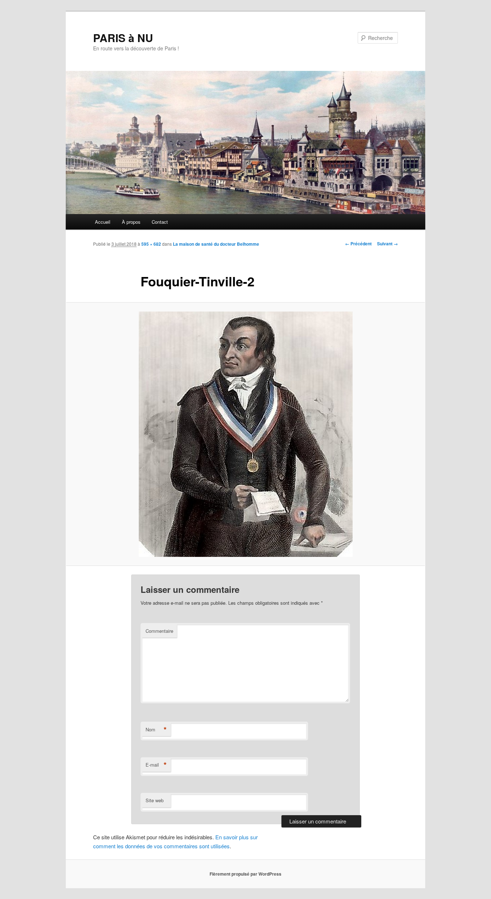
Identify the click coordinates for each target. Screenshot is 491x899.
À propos (131, 221)
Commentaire (159, 630)
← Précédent (358, 243)
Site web (155, 800)
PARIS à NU (123, 37)
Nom (156, 729)
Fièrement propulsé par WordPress (245, 874)
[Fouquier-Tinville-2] (245, 434)
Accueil (102, 221)
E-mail (156, 765)
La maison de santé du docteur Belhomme (216, 244)
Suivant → (387, 243)
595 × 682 (151, 244)
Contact (160, 221)
